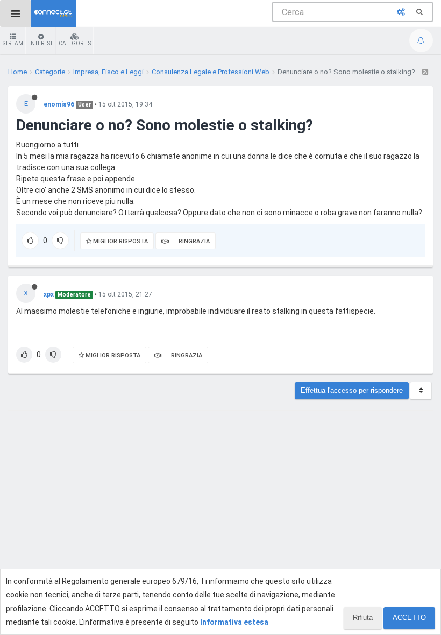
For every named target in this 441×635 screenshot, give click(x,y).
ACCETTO (409, 617)
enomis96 (59, 104)
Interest (41, 43)
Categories (75, 43)
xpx (49, 294)
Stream (13, 43)
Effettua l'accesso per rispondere (352, 390)
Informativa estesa (234, 622)
